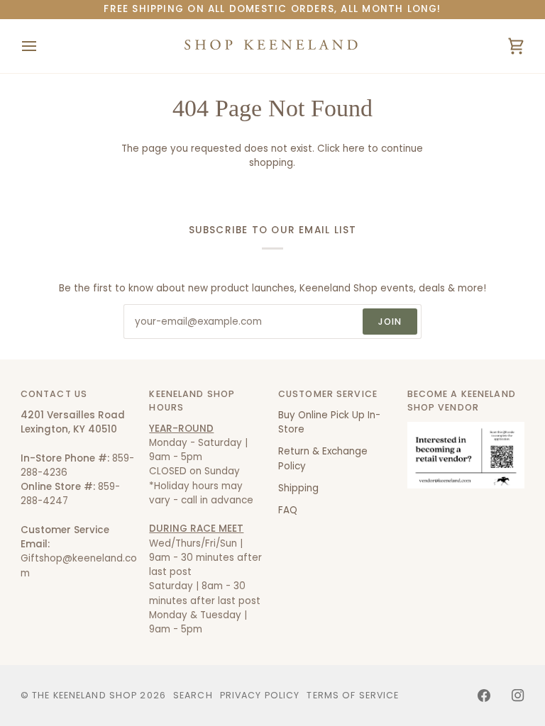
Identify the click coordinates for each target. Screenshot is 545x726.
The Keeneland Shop (84, 695)
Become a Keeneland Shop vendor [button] (461, 400)
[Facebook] (484, 695)
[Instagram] (518, 695)
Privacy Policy (260, 695)
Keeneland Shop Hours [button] (192, 400)
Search (193, 695)
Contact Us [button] (54, 394)
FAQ (287, 510)
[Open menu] (42, 46)
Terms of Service (353, 695)
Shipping (298, 488)
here (354, 148)
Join (390, 321)
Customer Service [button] (328, 394)
